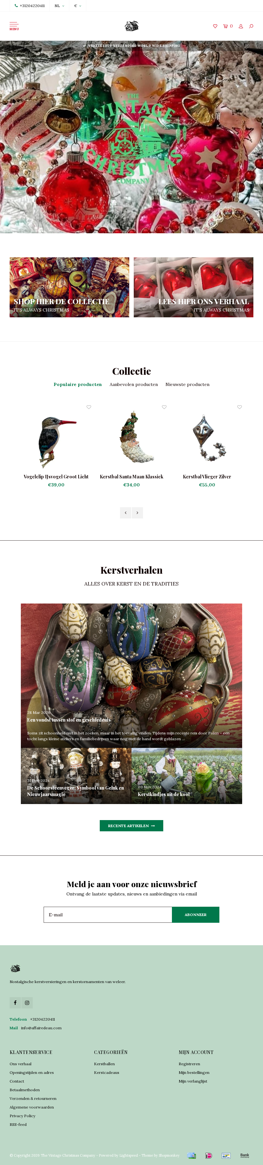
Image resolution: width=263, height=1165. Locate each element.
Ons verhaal (20, 1063)
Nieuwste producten (187, 384)
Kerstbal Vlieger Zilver (149, 477)
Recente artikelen (128, 825)
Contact (17, 1081)
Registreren (189, 1063)
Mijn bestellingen (194, 1072)
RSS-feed (18, 1124)
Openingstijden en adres (32, 1072)
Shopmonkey (169, 1155)
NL (57, 5)
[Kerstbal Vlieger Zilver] (149, 439)
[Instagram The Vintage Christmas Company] (27, 1002)
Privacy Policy (22, 1115)
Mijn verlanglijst (193, 1081)
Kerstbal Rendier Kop (224, 477)
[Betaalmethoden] (191, 1155)
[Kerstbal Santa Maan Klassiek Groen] (73, 439)
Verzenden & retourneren (33, 1098)
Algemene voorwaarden (32, 1107)
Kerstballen (104, 1063)
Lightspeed (128, 1155)
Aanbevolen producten (134, 384)
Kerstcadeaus (106, 1072)
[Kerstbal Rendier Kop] (224, 439)
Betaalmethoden (25, 1089)
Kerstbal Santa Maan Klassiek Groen (74, 477)
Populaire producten (78, 384)
